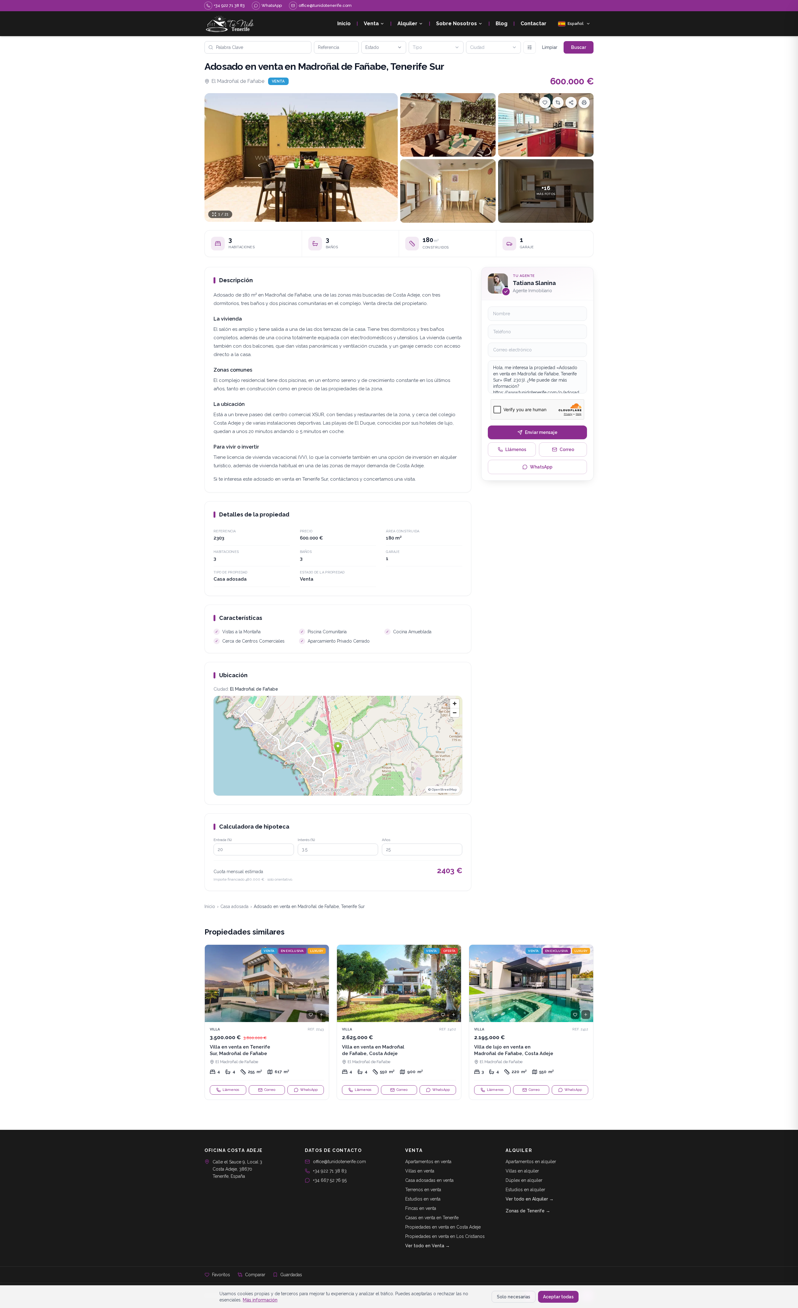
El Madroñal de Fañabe (237, 81)
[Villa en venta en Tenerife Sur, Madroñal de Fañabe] (267, 1022)
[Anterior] (212, 983)
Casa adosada (234, 906)
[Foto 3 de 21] (546, 125)
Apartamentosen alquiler (531, 1161)
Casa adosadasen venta (429, 1180)
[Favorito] (310, 1014)
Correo (567, 449)
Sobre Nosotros (456, 23)
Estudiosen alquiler (525, 1189)
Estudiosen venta (422, 1198)
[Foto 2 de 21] (448, 125)
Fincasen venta (420, 1208)
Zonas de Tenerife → (528, 1210)
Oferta (449, 951)
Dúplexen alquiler (524, 1180)
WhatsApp (541, 466)
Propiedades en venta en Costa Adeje (443, 1227)
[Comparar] (558, 102)
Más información (260, 1299)
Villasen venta (419, 1170)
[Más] (529, 47)
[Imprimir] (584, 102)
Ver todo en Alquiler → (530, 1198)
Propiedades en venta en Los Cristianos (445, 1236)
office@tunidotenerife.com (339, 1161)
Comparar (255, 1274)
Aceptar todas (558, 1296)
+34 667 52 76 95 (330, 1180)
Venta (371, 23)
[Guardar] (544, 102)
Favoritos (221, 1274)
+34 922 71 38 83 (330, 1170)
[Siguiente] (321, 983)
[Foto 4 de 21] (448, 191)
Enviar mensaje (541, 432)
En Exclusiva (292, 951)
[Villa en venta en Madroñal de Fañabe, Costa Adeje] (399, 1022)
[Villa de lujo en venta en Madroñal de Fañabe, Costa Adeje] (531, 1022)
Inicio (344, 23)
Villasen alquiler (522, 1170)
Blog (501, 23)
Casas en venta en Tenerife (432, 1217)
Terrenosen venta (423, 1189)
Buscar (578, 47)
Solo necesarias (513, 1296)
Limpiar (549, 47)
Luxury (317, 951)
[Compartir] (571, 102)
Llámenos (515, 449)
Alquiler (407, 23)
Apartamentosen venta (428, 1161)
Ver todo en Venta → (427, 1245)
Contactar (533, 23)
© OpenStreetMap (442, 789)
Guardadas (291, 1274)
